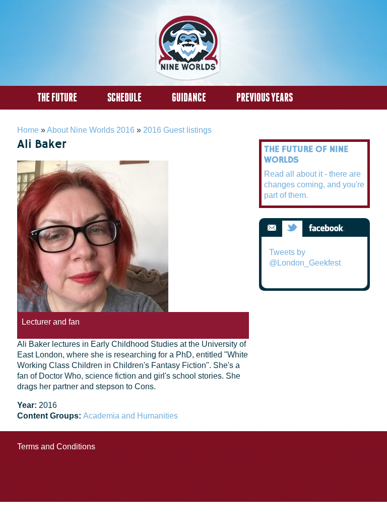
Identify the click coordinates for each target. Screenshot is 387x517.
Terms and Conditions (56, 446)
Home (28, 130)
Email (272, 228)
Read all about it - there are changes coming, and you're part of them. (314, 184)
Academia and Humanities (130, 415)
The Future (57, 97)
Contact (53, 118)
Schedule (124, 97)
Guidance (189, 97)
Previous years (264, 97)
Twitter (292, 228)
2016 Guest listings (177, 130)
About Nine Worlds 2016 (91, 130)
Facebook (326, 228)
